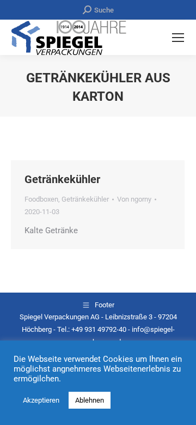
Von (134, 199)
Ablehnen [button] (89, 400)
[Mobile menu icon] (178, 38)
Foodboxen (41, 199)
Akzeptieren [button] (41, 400)
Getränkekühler (62, 179)
